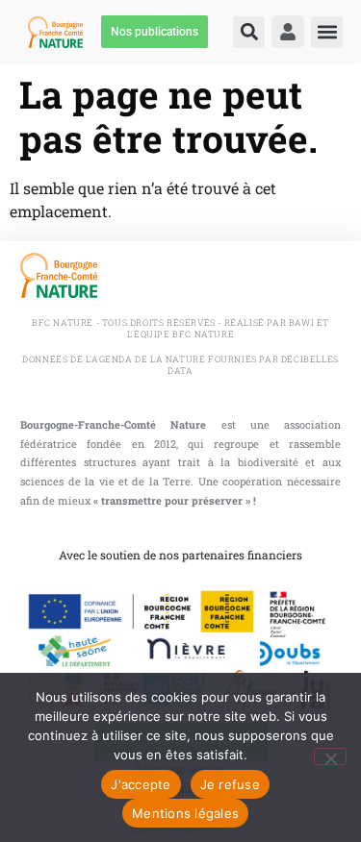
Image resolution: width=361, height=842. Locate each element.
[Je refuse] (330, 756)
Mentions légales (185, 813)
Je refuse (230, 784)
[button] (249, 32)
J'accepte (140, 784)
